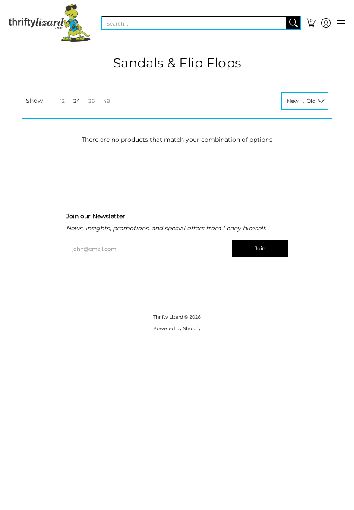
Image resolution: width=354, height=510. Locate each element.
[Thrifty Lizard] (50, 23)
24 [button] (76, 101)
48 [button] (106, 101)
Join (260, 248)
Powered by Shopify (177, 329)
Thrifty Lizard (168, 317)
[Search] (293, 22)
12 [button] (62, 101)
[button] (310, 23)
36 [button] (91, 101)
